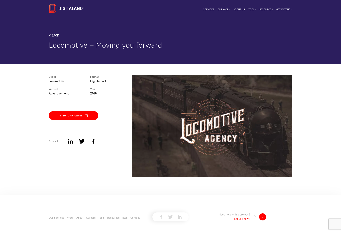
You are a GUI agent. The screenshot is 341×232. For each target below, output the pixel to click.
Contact (135, 217)
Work (70, 217)
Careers (91, 217)
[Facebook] (93, 141)
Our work (224, 9)
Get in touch (284, 9)
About (79, 217)
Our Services (56, 217)
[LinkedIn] (70, 141)
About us (239, 9)
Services (208, 9)
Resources (266, 9)
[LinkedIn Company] (180, 217)
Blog (125, 217)
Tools (252, 9)
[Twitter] (82, 141)
